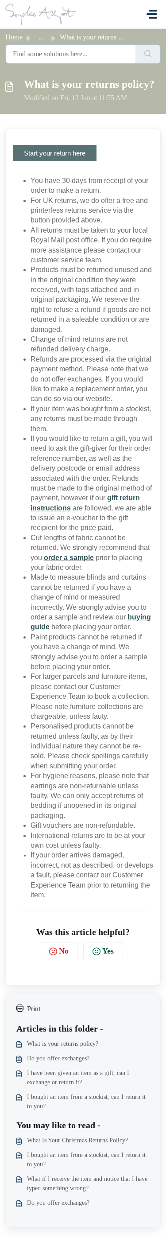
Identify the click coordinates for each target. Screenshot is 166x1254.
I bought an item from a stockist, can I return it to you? (86, 1102)
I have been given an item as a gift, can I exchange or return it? (78, 1078)
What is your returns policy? (62, 1043)
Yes (108, 950)
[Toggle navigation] (152, 14)
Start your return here (54, 153)
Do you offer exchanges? (58, 1058)
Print (33, 1009)
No (64, 950)
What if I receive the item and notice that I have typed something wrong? (87, 1184)
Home (14, 37)
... (41, 37)
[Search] (148, 54)
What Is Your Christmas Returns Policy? (77, 1140)
